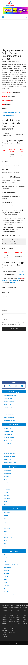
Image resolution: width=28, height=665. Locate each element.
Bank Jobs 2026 (8, 398)
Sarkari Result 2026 (9, 417)
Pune (5, 504)
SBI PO (5, 613)
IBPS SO (5, 621)
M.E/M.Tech (7, 528)
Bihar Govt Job (8, 434)
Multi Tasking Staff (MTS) (10, 595)
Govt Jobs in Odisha (9, 453)
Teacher (6, 589)
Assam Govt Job (8, 431)
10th (5, 519)
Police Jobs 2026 (8, 414)
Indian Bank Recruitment (12, 630)
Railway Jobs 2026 (9, 401)
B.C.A (5, 540)
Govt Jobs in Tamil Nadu (11, 287)
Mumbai (6, 495)
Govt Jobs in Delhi (9, 437)
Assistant (6, 573)
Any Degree (7, 512)
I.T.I (5, 534)
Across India (7, 470)
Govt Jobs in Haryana (9, 440)
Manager (6, 570)
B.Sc (5, 546)
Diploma (6, 522)
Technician (7, 592)
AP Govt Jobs (7, 428)
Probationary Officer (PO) (11, 564)
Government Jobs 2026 (10, 395)
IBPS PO (5, 611)
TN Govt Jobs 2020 (8, 115)
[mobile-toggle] (2, 17)
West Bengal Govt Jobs (10, 462)
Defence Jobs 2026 (9, 411)
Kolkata (6, 492)
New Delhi (7, 498)
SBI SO (5, 626)
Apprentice (7, 555)
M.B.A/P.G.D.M (8, 537)
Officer (6, 576)
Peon (5, 582)
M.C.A (5, 543)
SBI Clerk (4, 619)
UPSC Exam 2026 (8, 408)
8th (5, 525)
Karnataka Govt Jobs (9, 444)
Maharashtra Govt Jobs (10, 450)
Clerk (5, 558)
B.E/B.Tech (7, 516)
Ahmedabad (7, 473)
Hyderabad (7, 489)
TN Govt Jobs (7, 459)
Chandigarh (7, 483)
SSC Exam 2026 (8, 405)
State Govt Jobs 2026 (9, 420)
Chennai (6, 486)
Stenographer (7, 567)
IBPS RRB (4, 623)
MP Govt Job (7, 447)
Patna (5, 501)
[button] (26, 17)
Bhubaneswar (7, 480)
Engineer (6, 561)
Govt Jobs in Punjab (9, 456)
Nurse (5, 579)
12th (5, 531)
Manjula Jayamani (7, 61)
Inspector (6, 585)
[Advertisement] (14, 34)
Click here (21, 271)
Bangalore (6, 476)
